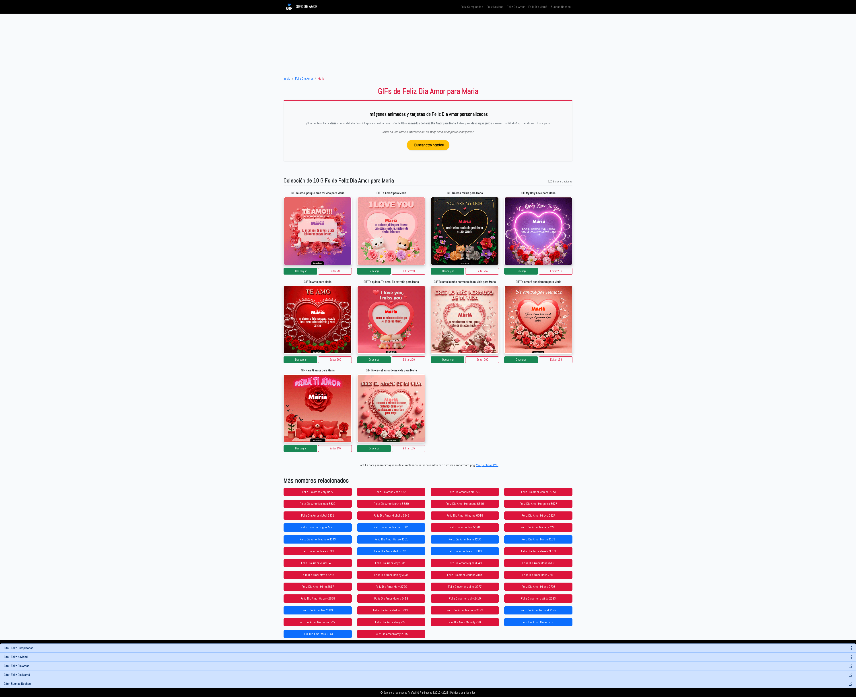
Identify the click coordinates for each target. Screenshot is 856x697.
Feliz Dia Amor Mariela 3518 (538, 551)
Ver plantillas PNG (487, 465)
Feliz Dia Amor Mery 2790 (391, 587)
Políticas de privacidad (462, 693)
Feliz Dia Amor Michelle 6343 (391, 515)
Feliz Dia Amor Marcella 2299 (465, 610)
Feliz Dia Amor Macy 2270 (391, 622)
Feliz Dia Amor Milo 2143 (317, 634)
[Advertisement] (428, 45)
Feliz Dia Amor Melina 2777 (465, 587)
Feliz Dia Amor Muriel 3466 (317, 563)
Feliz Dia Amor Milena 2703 (538, 587)
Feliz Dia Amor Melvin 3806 (465, 551)
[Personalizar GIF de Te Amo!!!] (391, 231)
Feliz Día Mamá (537, 7)
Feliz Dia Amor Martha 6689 (391, 504)
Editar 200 (335, 360)
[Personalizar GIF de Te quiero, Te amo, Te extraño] (391, 319)
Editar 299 (335, 271)
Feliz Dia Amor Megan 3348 (465, 563)
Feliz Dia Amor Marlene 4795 (538, 527)
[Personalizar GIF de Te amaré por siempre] (538, 319)
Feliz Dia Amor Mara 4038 (318, 551)
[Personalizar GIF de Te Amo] (318, 319)
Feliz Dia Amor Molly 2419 (465, 598)
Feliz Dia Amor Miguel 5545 (317, 527)
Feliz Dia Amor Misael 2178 (538, 622)
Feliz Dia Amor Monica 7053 (538, 492)
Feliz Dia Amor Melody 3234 (391, 575)
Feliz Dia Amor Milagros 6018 (465, 515)
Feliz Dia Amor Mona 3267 (538, 563)
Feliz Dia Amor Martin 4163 (538, 539)
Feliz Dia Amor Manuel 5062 (391, 527)
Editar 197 (335, 448)
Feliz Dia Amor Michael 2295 (538, 610)
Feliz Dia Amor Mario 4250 (465, 539)
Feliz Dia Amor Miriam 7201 (465, 492)
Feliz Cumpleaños (472, 7)
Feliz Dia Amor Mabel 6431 (317, 515)
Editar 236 (556, 271)
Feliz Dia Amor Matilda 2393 (538, 598)
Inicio (287, 79)
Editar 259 (409, 271)
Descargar (301, 271)
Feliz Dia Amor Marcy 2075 (391, 634)
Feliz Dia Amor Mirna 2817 (318, 587)
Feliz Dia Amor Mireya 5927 (538, 515)
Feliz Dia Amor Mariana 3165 (465, 575)
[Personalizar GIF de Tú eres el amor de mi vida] (391, 408)
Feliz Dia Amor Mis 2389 (318, 610)
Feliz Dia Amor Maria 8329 (391, 492)
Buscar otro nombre (429, 144)
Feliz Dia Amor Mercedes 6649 (465, 504)
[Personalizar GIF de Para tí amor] (318, 408)
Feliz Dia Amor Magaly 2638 (317, 598)
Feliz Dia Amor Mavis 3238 (317, 575)
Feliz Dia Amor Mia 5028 (465, 527)
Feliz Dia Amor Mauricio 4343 (318, 539)
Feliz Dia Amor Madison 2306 (391, 610)
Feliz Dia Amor (516, 7)
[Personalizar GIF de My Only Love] (538, 231)
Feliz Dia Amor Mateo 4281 (391, 539)
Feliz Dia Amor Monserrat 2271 (318, 622)
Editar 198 (556, 360)
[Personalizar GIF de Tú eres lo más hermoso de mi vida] (465, 319)
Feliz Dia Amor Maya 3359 (391, 563)
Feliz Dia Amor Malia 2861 (538, 575)
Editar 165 (409, 448)
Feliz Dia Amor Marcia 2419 (391, 598)
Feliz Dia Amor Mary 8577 (317, 492)
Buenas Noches (561, 7)
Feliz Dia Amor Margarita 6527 (538, 504)
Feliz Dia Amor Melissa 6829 (317, 504)
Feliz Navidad (495, 7)
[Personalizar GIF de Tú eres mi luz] (465, 231)
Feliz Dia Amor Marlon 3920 (391, 551)
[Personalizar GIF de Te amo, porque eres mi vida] (318, 231)
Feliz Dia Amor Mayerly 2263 (464, 622)
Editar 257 (482, 271)
